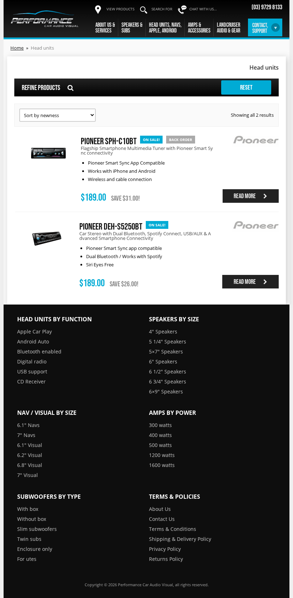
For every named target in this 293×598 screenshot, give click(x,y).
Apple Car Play (34, 331)
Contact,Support (260, 28)
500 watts (160, 445)
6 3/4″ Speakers (167, 381)
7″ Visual (27, 475)
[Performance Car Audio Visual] (45, 18)
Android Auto (33, 341)
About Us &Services (105, 27)
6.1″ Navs (28, 425)
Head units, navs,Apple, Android (165, 27)
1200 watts (162, 455)
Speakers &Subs (132, 27)
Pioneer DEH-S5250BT (110, 226)
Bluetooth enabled (39, 351)
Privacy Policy (165, 549)
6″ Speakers (163, 361)
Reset (246, 87)
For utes (26, 559)
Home (17, 48)
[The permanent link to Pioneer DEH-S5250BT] (46, 254)
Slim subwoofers (37, 529)
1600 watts (162, 465)
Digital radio (31, 361)
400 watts (160, 435)
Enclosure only (34, 549)
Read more (245, 196)
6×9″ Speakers (166, 391)
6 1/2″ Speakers (167, 371)
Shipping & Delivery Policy (180, 539)
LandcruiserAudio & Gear (228, 27)
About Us (160, 509)
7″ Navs (26, 435)
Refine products (41, 87)
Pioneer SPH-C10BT (108, 141)
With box (27, 509)
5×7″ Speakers (166, 351)
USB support (32, 371)
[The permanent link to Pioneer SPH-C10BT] (48, 168)
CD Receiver (31, 381)
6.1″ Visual (29, 445)
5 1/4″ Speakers (167, 341)
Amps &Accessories (199, 27)
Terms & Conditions (172, 529)
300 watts (160, 425)
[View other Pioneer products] (255, 151)
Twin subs (29, 539)
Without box (31, 519)
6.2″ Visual (29, 455)
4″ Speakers (163, 331)
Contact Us (162, 519)
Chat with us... (203, 8)
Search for (162, 8)
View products (120, 8)
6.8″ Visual (29, 465)
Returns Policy (166, 559)
